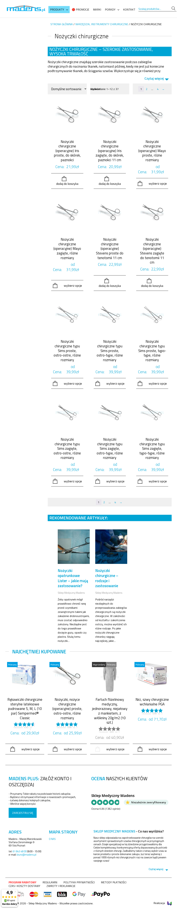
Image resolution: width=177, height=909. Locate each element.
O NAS (52, 839)
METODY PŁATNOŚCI (113, 882)
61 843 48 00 (20, 851)
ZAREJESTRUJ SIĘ (22, 813)
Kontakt (129, 9)
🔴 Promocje (80, 9)
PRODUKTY (57, 9)
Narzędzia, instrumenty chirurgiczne (101, 24)
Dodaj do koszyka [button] (67, 183)
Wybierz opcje (158, 183)
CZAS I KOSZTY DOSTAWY (24, 886)
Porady (110, 9)
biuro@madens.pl (26, 855)
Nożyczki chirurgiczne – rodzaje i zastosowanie (106, 578)
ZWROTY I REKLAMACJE (60, 886)
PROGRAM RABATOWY (22, 882)
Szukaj (173, 8)
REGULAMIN (50, 882)
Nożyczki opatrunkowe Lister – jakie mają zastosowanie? (73, 578)
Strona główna (61, 24)
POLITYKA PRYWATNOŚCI (79, 882)
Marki (97, 9)
